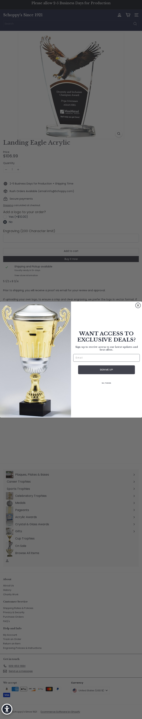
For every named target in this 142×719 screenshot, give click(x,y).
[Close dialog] (138, 305)
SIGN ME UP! (106, 369)
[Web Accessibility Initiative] (7, 709)
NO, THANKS (106, 383)
